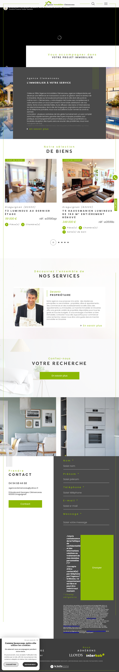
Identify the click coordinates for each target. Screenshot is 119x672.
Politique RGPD (93, 661)
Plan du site (64, 661)
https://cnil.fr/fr (91, 618)
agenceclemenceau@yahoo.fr (23, 488)
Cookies (100, 661)
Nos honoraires (55, 661)
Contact (115, 205)
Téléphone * (74, 487)
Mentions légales (73, 661)
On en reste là (29, 640)
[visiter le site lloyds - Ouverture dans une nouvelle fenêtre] (76, 655)
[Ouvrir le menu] (106, 3)
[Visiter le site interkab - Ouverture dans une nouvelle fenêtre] (95, 655)
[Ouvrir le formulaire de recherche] (93, 3)
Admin (80, 661)
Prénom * (71, 474)
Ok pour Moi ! (30, 664)
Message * (72, 514)
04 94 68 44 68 (18, 483)
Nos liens (85, 661)
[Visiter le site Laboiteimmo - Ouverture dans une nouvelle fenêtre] (59, 669)
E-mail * (70, 500)
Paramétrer (11, 664)
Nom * (68, 460)
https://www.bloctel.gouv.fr (71, 626)
